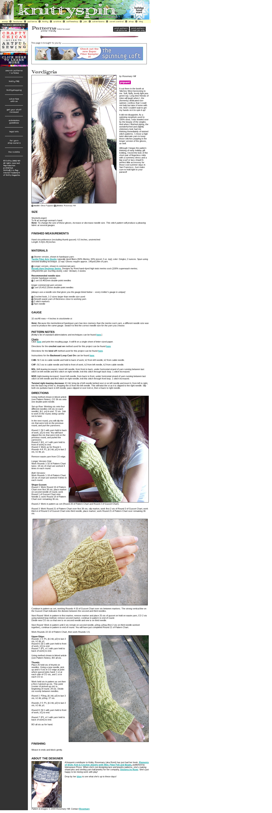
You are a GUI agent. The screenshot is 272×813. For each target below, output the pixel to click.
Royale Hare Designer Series (46, 268)
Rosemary (84, 809)
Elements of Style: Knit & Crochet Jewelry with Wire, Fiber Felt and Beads (107, 763)
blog (79, 776)
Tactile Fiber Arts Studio (44, 259)
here (98, 334)
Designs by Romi (129, 769)
